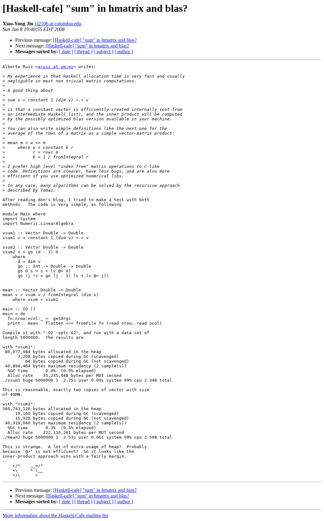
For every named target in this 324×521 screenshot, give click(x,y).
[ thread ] (83, 51)
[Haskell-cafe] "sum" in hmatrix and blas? (95, 40)
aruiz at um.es (55, 66)
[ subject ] (103, 51)
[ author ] (124, 51)
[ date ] (66, 51)
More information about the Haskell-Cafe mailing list (55, 515)
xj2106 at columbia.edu (57, 23)
